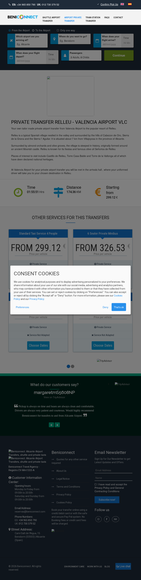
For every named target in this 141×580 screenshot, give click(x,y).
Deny (105, 307)
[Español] (129, 4)
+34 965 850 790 (26, 4)
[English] (123, 4)
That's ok (119, 307)
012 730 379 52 (50, 4)
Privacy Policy (36, 299)
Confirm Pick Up (109, 4)
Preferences (22, 307)
